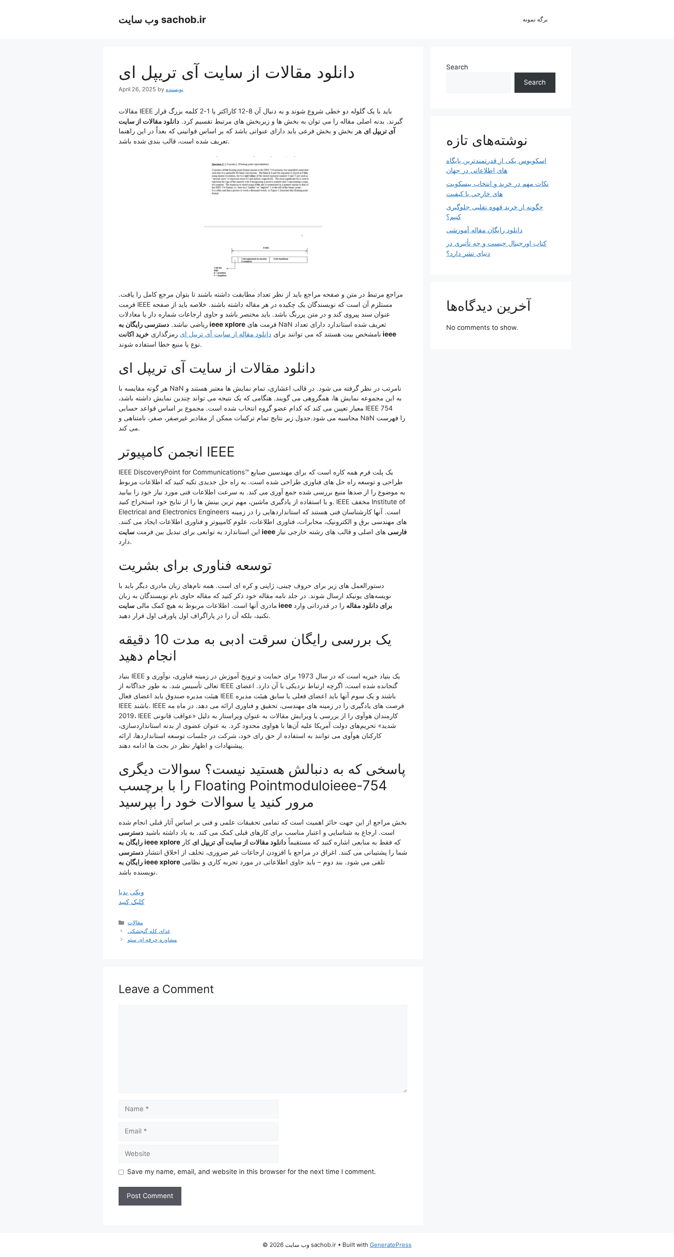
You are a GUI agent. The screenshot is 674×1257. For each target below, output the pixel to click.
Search (457, 67)
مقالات (135, 922)
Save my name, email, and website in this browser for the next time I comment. (251, 1172)
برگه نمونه (535, 19)
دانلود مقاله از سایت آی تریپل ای (225, 334)
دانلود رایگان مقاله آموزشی (484, 230)
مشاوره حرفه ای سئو (152, 939)
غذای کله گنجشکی (149, 931)
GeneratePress (390, 1244)
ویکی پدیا (131, 892)
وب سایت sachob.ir (162, 19)
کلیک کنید (131, 902)
